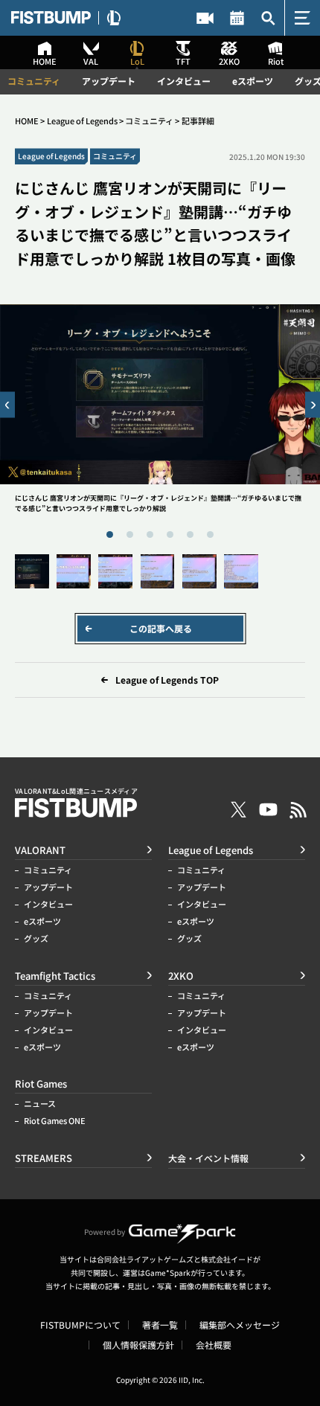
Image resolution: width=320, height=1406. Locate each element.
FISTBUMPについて (80, 1324)
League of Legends (82, 120)
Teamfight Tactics (55, 976)
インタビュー (184, 81)
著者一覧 (160, 1324)
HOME (27, 120)
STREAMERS (205, 18)
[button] (7, 405)
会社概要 (213, 1345)
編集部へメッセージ (239, 1324)
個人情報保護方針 (138, 1345)
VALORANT (40, 850)
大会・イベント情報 (236, 18)
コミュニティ (33, 81)
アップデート (108, 81)
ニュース (40, 1104)
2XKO (180, 976)
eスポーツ (252, 81)
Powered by (104, 1231)
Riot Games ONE (55, 1121)
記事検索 (268, 18)
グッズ (36, 938)
